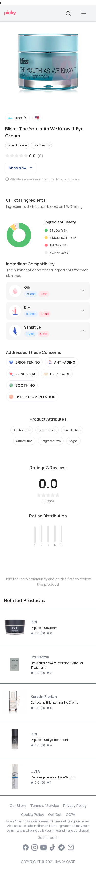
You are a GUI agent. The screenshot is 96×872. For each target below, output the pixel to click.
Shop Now (17, 167)
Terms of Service (44, 805)
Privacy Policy (75, 805)
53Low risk (58, 230)
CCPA (70, 814)
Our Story (18, 805)
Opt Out (55, 814)
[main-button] (84, 13)
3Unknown (59, 252)
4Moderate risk (63, 238)
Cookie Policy (32, 814)
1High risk (58, 245)
